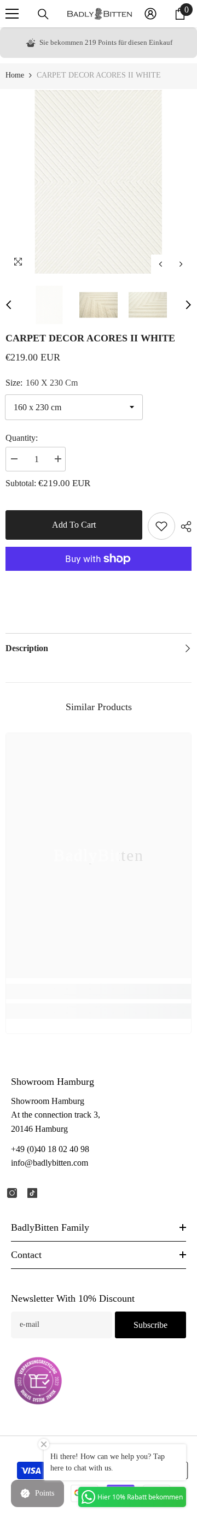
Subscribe (150, 1325)
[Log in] (150, 14)
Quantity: (21, 437)
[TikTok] (32, 1193)
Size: (41, 382)
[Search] (43, 14)
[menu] (12, 13)
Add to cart (74, 524)
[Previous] (160, 264)
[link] (98, 991)
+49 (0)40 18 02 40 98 (50, 1149)
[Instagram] (12, 1193)
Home (14, 75)
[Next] (180, 264)
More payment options (98, 577)
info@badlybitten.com (49, 1162)
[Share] (183, 526)
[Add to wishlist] (161, 526)
